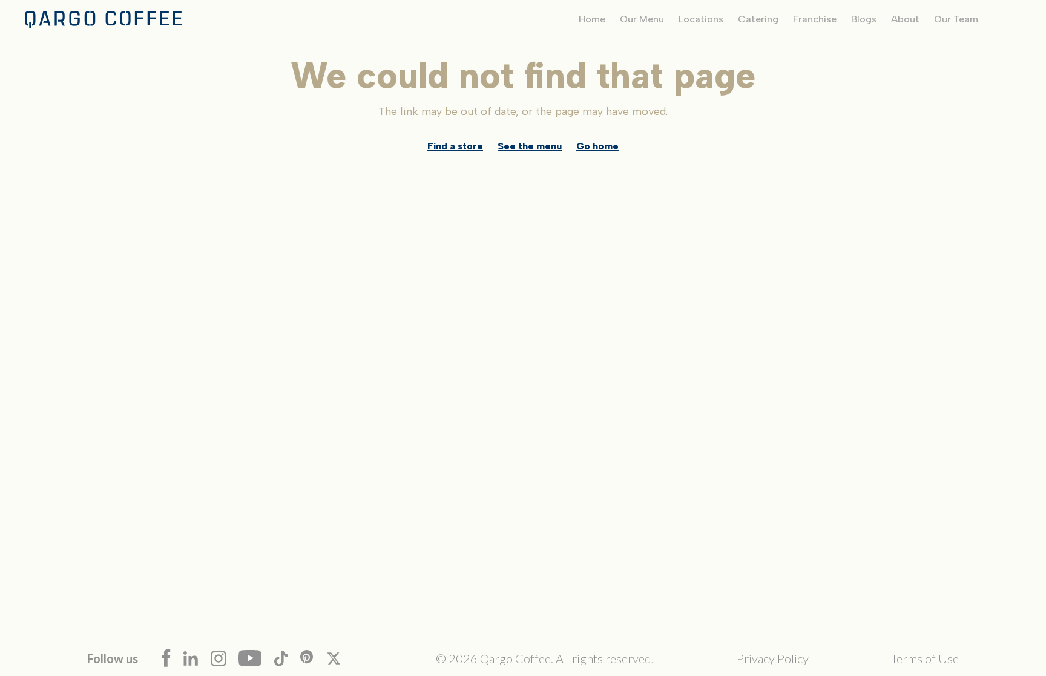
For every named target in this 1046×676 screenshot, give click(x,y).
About (905, 19)
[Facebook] (172, 658)
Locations (701, 19)
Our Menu (642, 19)
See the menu (530, 146)
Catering (758, 19)
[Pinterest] (313, 658)
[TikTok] (287, 658)
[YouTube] (256, 658)
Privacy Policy (773, 658)
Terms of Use (925, 658)
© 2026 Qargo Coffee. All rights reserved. (545, 658)
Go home (597, 146)
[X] (340, 658)
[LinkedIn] (197, 658)
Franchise (815, 19)
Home (592, 19)
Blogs (864, 19)
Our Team (956, 19)
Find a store (455, 146)
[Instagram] (225, 658)
